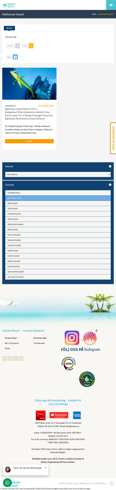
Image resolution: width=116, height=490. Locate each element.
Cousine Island (14, 214)
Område (9, 184)
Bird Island (13, 203)
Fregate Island (14, 240)
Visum (7, 348)
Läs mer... (29, 141)
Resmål (9, 166)
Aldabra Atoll (14, 193)
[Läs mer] (29, 85)
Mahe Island (13, 251)
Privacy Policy (63, 488)
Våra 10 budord (12, 343)
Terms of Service (79, 488)
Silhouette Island (16, 277)
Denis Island (13, 219)
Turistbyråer (39, 343)
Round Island (14, 266)
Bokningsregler (40, 338)
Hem (94, 14)
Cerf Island (13, 209)
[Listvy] (8, 56)
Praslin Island (14, 261)
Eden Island (13, 230)
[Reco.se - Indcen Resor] (68, 363)
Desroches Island (15, 224)
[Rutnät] (15, 56)
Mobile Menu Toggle (111, 5)
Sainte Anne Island (16, 272)
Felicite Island (14, 235)
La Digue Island (14, 245)
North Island (13, 256)
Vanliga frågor (11, 338)
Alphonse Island (15, 198)
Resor (9, 28)
